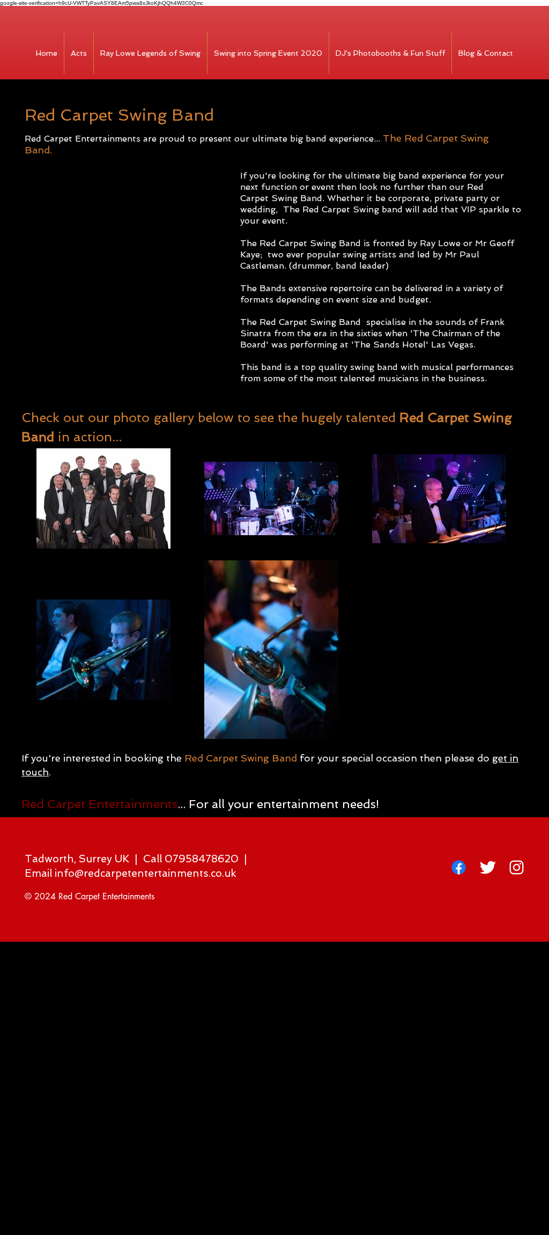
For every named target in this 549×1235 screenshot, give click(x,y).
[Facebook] (458, 867)
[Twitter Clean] (487, 867)
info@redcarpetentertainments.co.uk (145, 873)
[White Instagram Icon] (516, 867)
